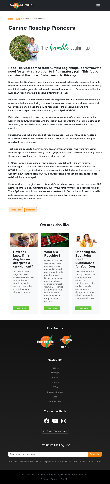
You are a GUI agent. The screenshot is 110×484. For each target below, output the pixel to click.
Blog (18, 18)
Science (55, 382)
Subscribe (95, 454)
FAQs (55, 387)
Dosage (55, 372)
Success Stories (55, 392)
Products (55, 367)
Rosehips (30, 209)
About (55, 377)
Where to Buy (55, 401)
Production (15, 209)
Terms (54, 479)
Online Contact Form (57, 431)
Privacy (44, 479)
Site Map (65, 479)
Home (10, 18)
